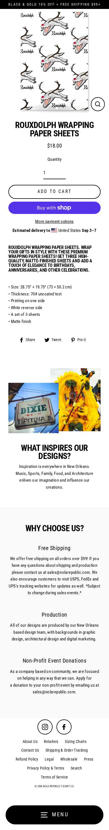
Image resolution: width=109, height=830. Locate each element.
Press (88, 759)
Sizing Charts (75, 741)
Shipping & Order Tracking (67, 750)
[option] (54, 60)
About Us (30, 741)
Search (76, 768)
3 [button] (57, 108)
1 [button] (48, 108)
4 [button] (62, 108)
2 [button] (52, 108)
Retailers (51, 741)
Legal (49, 759)
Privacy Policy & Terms (45, 768)
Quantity (54, 159)
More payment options (54, 221)
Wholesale (68, 759)
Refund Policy (27, 759)
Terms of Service (54, 777)
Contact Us (30, 750)
